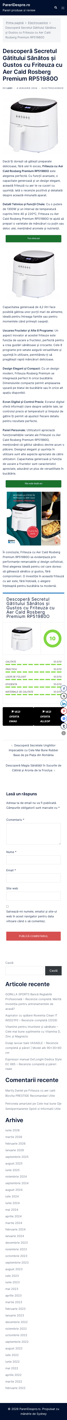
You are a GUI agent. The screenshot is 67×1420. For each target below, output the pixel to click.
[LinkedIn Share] (64, 703)
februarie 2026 (15, 1143)
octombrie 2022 (16, 1335)
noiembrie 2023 (16, 1249)
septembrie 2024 (17, 1183)
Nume (11, 852)
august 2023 (14, 1269)
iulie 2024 (12, 1196)
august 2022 (14, 1348)
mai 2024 (11, 1209)
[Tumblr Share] (64, 726)
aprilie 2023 (13, 1295)
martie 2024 (13, 1223)
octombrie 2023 (16, 1256)
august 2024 (14, 1190)
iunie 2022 (12, 1361)
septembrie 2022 (17, 1341)
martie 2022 (13, 1381)
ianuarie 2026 (14, 1150)
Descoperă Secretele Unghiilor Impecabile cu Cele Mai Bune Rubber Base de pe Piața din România (33, 750)
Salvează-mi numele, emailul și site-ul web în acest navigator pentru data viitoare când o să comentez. (31, 916)
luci (9, 88)
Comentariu (15, 819)
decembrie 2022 (16, 1322)
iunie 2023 (12, 1282)
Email (11, 870)
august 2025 (14, 1163)
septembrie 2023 (17, 1262)
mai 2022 (11, 1368)
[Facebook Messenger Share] (64, 718)
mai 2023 (11, 1289)
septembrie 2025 (17, 1157)
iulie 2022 (12, 1355)
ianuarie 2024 (14, 1236)
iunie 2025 (12, 1170)
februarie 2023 (15, 1309)
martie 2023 (13, 1302)
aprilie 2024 (13, 1216)
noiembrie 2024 (16, 1176)
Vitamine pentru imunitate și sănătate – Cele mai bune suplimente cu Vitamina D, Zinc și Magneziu (33, 1031)
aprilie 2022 (13, 1375)
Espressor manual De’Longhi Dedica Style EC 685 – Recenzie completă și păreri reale (33, 1064)
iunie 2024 (12, 1203)
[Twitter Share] (64, 696)
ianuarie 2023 (14, 1315)
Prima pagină (15, 23)
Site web (12, 888)
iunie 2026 (12, 1130)
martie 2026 (13, 1137)
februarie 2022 (15, 1388)
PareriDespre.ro (16, 5)
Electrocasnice (38, 23)
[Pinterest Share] (64, 711)
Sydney (42, 1414)
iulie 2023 (12, 1276)
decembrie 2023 (16, 1242)
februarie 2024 (15, 1229)
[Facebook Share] (64, 688)
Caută (9, 962)
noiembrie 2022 (16, 1328)
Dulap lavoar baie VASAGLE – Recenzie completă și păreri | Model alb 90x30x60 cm (33, 1047)
